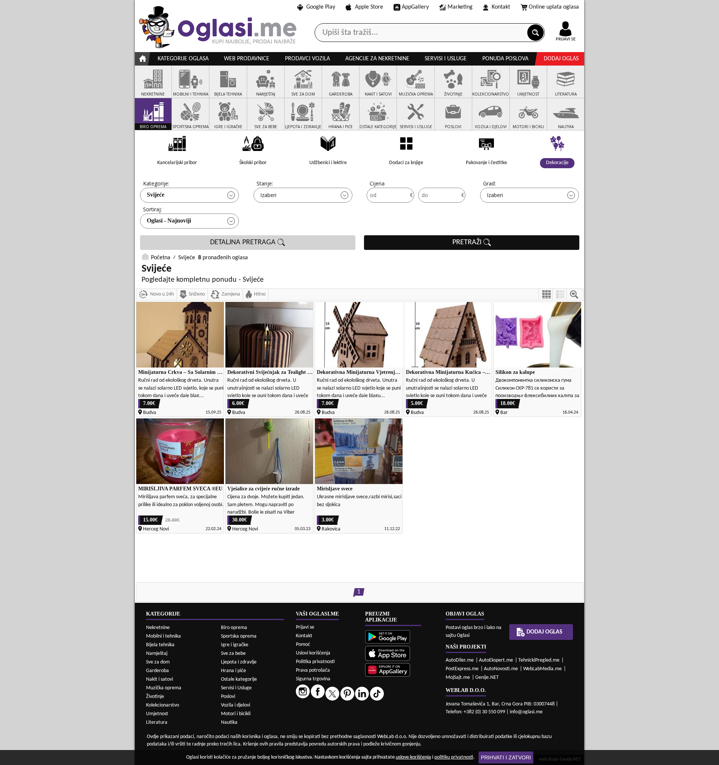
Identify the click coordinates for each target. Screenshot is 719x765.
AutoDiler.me (460, 660)
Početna (160, 258)
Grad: (489, 183)
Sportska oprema (239, 636)
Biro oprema (234, 628)
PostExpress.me (462, 669)
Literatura (156, 722)
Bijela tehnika (160, 645)
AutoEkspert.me (496, 660)
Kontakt (501, 7)
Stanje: (265, 183)
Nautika (229, 722)
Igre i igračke (234, 645)
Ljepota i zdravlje (239, 662)
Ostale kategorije (239, 679)
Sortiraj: (152, 209)
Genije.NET (487, 677)
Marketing (460, 7)
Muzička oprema (163, 688)
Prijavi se (305, 627)
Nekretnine (158, 628)
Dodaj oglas (561, 59)
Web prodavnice (246, 59)
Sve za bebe (233, 653)
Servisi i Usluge (236, 688)
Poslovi (228, 696)
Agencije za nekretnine (377, 59)
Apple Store (369, 7)
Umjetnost (157, 714)
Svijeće (155, 194)
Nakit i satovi (159, 679)
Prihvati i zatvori (506, 758)
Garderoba (157, 671)
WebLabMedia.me (542, 669)
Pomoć (303, 644)
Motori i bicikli (236, 714)
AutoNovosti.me (501, 669)
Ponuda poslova (505, 59)
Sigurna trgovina (313, 679)
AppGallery (415, 7)
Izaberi (268, 195)
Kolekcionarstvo (162, 705)
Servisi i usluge (446, 59)
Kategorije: (156, 183)
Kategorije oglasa (183, 59)
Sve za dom (158, 662)
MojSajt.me (458, 677)
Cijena (377, 183)
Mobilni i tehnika (163, 636)
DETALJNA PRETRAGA (243, 242)
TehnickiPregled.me (538, 660)
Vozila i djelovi (235, 705)
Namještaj (156, 653)
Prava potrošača (313, 670)
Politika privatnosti (315, 662)
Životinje (155, 696)
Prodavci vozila (307, 59)
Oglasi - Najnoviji (169, 220)
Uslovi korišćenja (313, 653)
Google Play (320, 7)
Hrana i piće (233, 671)
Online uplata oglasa (554, 7)
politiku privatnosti (453, 757)
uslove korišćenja (413, 757)
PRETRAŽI (467, 242)
